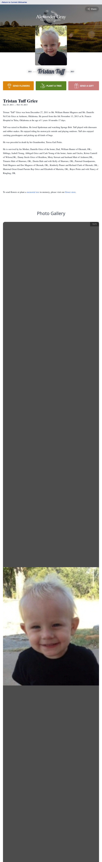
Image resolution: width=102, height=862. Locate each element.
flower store (70, 191)
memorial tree (33, 191)
